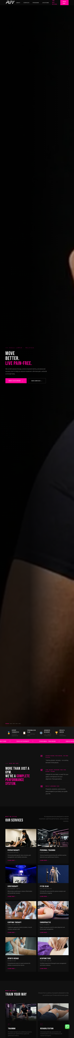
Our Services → (37, 380)
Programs (36, 2)
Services (26, 2)
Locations (45, 2)
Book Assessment (16, 381)
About (18, 2)
